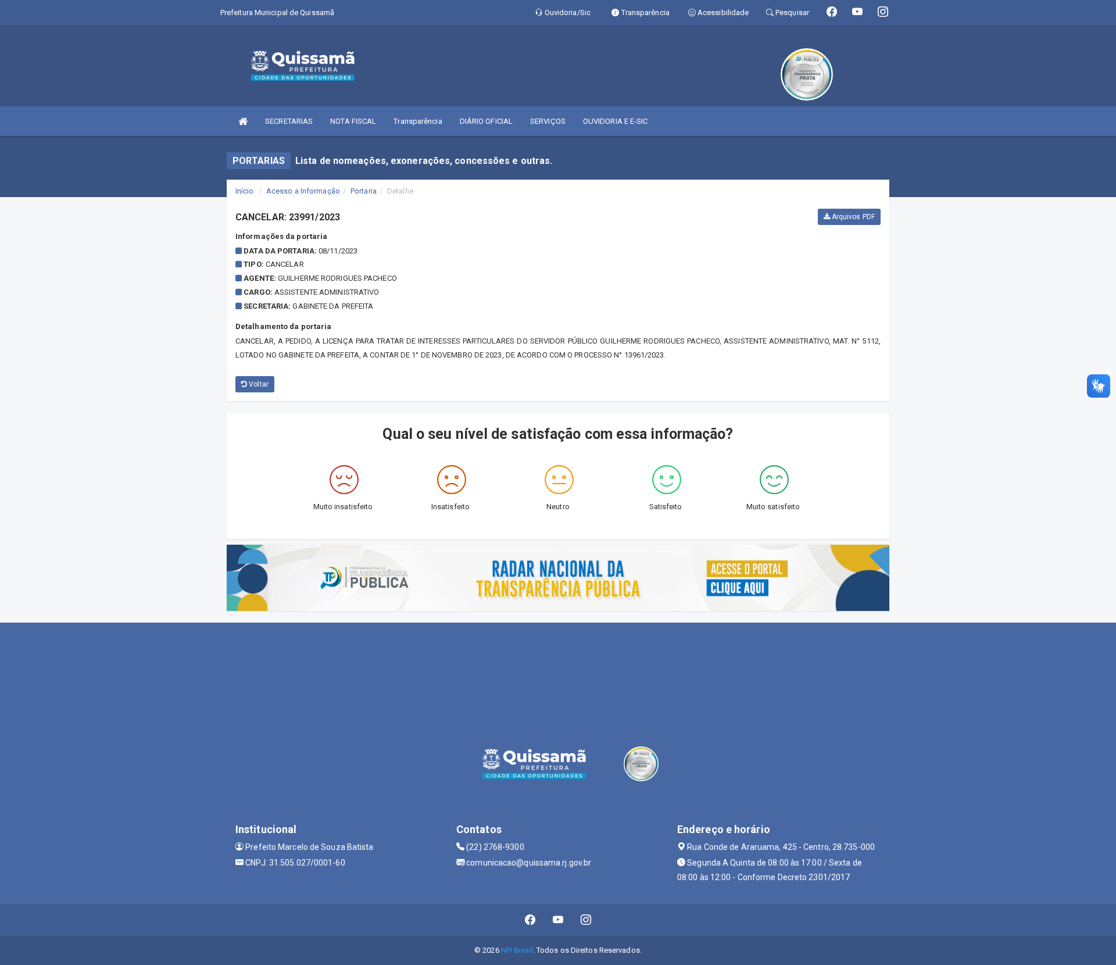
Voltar (258, 384)
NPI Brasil (517, 950)
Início (244, 191)
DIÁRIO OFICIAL (486, 121)
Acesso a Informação (303, 191)
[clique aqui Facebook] (530, 920)
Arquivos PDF (852, 217)
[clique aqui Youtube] (558, 920)
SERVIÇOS (548, 121)
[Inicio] (243, 121)
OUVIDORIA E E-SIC (615, 121)
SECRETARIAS (289, 121)
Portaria (363, 191)
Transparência (418, 121)
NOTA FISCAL (353, 121)
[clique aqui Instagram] (586, 920)
